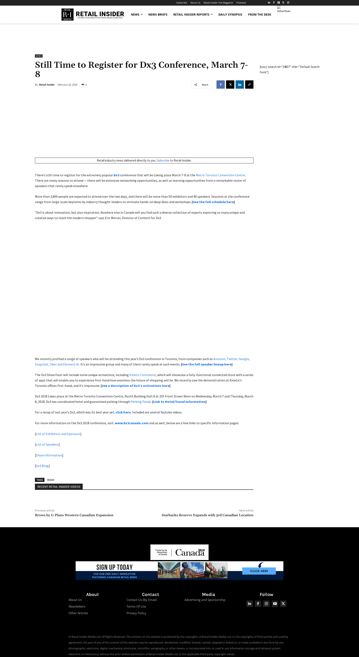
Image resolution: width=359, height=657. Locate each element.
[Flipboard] (278, 2)
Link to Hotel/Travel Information (179, 402)
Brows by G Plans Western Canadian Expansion (74, 515)
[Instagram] (288, 2)
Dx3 (116, 175)
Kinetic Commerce (142, 375)
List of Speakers (47, 444)
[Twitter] (283, 2)
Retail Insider (47, 84)
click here (123, 412)
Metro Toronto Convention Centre (220, 175)
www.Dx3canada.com (132, 423)
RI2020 (50, 479)
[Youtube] (275, 604)
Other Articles (78, 613)
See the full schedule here (213, 202)
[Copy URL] (249, 84)
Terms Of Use (136, 606)
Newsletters (77, 606)
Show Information (49, 455)
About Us (75, 600)
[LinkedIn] (269, 2)
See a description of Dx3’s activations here (135, 386)
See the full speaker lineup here (206, 364)
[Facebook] (274, 2)
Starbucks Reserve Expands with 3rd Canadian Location (207, 515)
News (39, 56)
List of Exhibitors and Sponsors (58, 434)
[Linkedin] (240, 84)
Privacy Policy (136, 613)
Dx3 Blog (42, 466)
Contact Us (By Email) (142, 600)
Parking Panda (141, 402)
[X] (230, 84)
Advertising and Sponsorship (204, 600)
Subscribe (163, 160)
